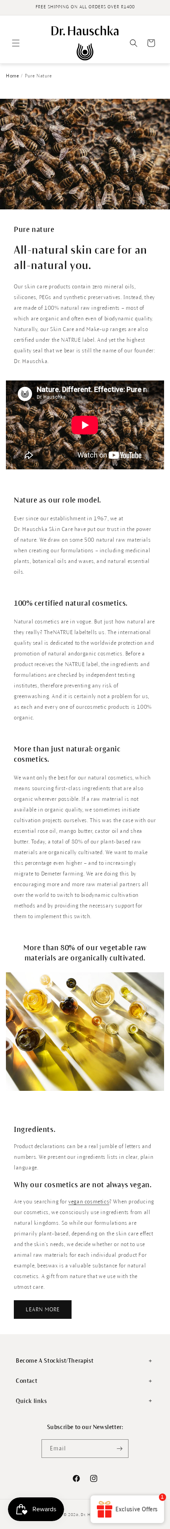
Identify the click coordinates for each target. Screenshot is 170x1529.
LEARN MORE (43, 1309)
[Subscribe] (119, 1448)
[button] (16, 43)
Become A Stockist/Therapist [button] (54, 1361)
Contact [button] (26, 1381)
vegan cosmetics (88, 1202)
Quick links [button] (31, 1401)
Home (12, 76)
